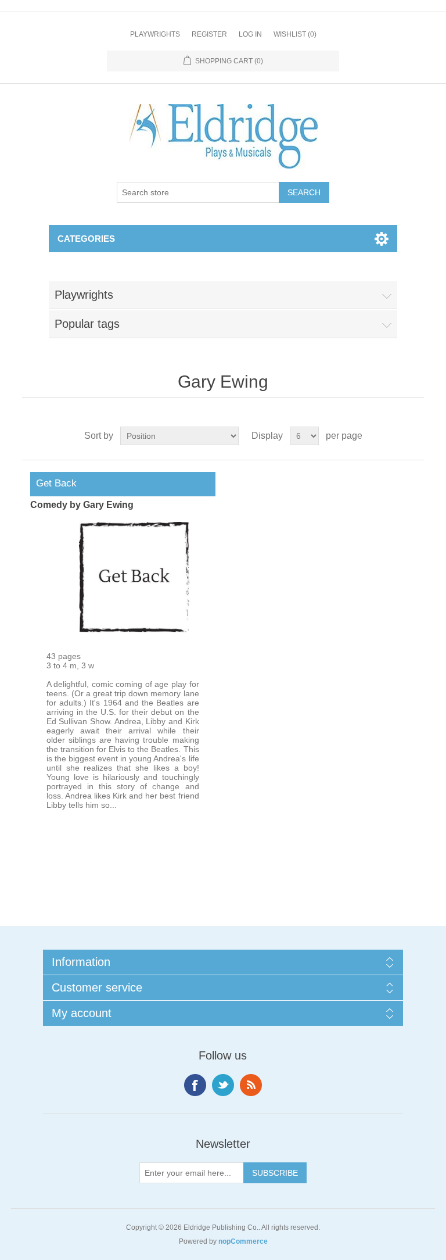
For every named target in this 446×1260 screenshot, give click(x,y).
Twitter (223, 1085)
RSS (251, 1085)
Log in (250, 34)
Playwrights (155, 34)
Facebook (195, 1085)
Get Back (53, 483)
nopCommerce (243, 1241)
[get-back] (134, 629)
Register (209, 34)
